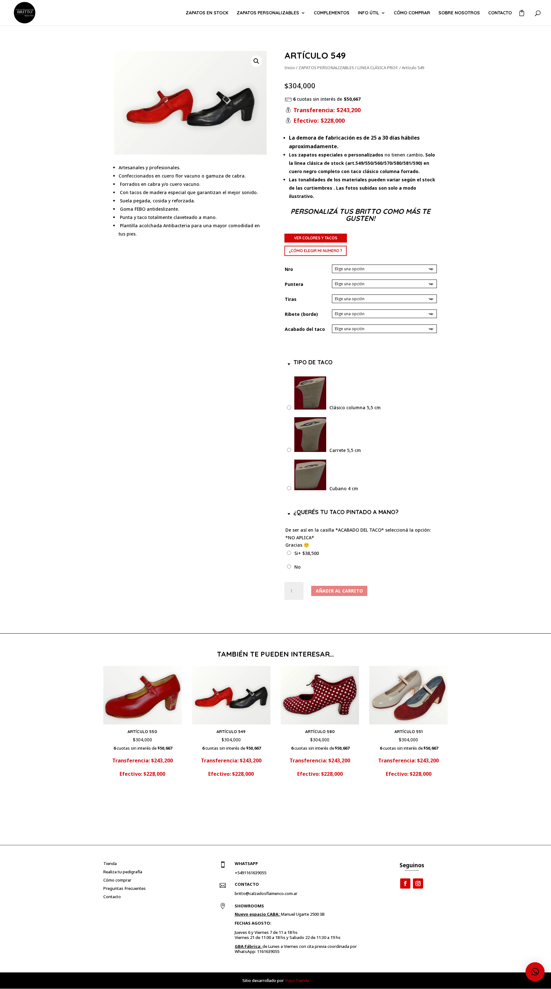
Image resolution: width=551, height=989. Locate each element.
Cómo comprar (412, 13)
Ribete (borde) (301, 314)
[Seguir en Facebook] (405, 883)
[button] (256, 61)
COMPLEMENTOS (331, 13)
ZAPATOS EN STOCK (207, 13)
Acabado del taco (305, 329)
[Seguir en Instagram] (418, 883)
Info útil (368, 13)
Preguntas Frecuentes (124, 888)
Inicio (289, 67)
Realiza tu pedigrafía (122, 872)
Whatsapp (246, 863)
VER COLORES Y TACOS (315, 238)
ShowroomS (249, 906)
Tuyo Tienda (297, 980)
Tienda (110, 863)
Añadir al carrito (339, 591)
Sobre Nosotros (459, 13)
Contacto (500, 13)
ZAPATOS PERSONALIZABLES (268, 13)
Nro (289, 269)
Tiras (291, 299)
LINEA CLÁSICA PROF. (377, 67)
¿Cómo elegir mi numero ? (315, 250)
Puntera (294, 284)
